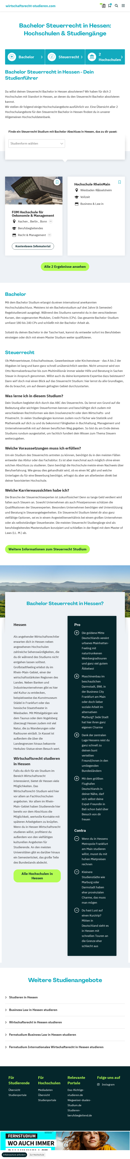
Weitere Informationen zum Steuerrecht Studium (47, 549)
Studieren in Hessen (23, 997)
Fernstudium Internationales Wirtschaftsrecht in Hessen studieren (56, 1047)
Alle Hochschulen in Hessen (37, 875)
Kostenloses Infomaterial (32, 246)
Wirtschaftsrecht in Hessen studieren (35, 1022)
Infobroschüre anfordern (14, 1154)
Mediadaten (45, 1090)
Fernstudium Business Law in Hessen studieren (42, 1035)
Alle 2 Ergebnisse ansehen (65, 266)
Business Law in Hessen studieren (33, 1010)
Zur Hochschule (37, 1154)
